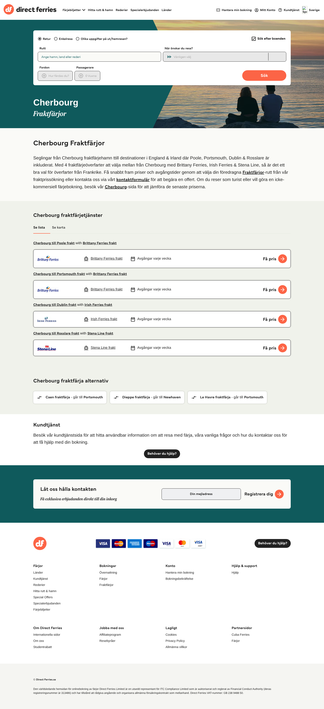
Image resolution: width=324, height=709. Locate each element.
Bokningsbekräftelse (179, 578)
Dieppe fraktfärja (136, 397)
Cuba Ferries (241, 634)
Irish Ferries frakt (98, 305)
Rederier (122, 10)
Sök (264, 75)
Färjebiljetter (41, 609)
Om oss (38, 641)
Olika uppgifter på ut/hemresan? (104, 39)
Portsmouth (93, 397)
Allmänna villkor (176, 647)
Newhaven (172, 397)
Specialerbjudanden (144, 10)
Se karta (58, 227)
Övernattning (108, 572)
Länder (167, 10)
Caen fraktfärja (58, 397)
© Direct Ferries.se (44, 679)
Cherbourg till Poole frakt (53, 243)
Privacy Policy (175, 641)
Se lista (39, 227)
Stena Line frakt (100, 333)
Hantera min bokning (180, 572)
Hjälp (235, 572)
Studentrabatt (42, 647)
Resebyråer (107, 641)
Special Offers (43, 597)
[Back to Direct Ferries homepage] (30, 10)
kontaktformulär (133, 179)
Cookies (171, 634)
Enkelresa (66, 39)
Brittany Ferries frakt (100, 243)
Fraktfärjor (253, 172)
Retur (47, 39)
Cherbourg (116, 186)
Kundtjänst (40, 578)
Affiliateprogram (110, 634)
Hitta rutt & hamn (100, 10)
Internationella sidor (46, 634)
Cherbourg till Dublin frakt (54, 305)
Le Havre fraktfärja (215, 397)
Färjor (103, 578)
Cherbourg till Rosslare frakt (56, 333)
